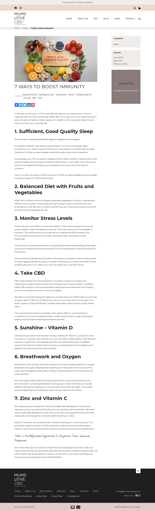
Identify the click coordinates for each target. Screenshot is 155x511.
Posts (115, 44)
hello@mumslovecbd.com (126, 91)
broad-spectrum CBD (68, 297)
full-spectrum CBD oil (32, 178)
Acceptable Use (73, 496)
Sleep (34, 98)
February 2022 (120, 64)
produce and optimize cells (36, 406)
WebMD (30, 146)
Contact (130, 19)
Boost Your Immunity (30, 94)
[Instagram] (139, 495)
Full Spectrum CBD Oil (83, 94)
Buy (96, 19)
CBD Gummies (61, 94)
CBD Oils (61, 491)
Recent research (22, 139)
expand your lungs (57, 364)
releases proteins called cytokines (62, 159)
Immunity (26, 98)
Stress (40, 98)
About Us (83, 19)
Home (69, 19)
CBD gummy (47, 300)
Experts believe (76, 339)
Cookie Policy (41, 496)
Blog (106, 19)
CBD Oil (71, 94)
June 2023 (118, 57)
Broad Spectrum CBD (46, 94)
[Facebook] (136, 495)
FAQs (117, 19)
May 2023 (117, 61)
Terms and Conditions (23, 496)
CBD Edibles (46, 491)
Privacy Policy (56, 496)
